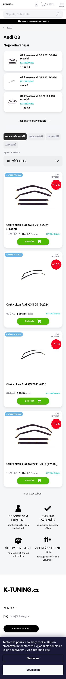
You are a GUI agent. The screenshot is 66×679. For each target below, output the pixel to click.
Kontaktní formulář (21, 628)
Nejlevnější (36, 136)
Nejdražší (53, 136)
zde (47, 650)
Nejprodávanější (15, 136)
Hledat (58, 14)
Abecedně (10, 145)
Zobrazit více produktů (33, 121)
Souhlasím (33, 669)
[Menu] (61, 4)
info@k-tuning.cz (20, 616)
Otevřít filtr (16, 161)
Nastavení (33, 658)
